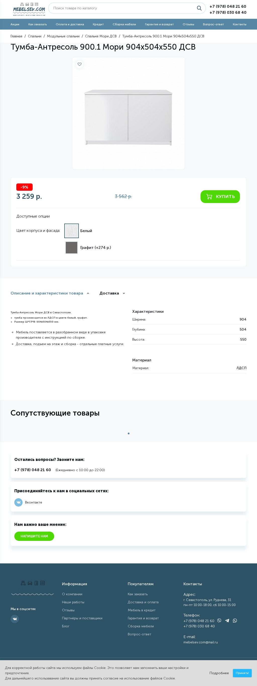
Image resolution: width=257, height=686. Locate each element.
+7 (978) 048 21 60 (228, 6)
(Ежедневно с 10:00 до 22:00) (59, 469)
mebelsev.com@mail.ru (200, 642)
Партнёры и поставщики (82, 618)
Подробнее (219, 673)
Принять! (242, 673)
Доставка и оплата (143, 602)
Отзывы (188, 24)
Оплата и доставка (70, 24)
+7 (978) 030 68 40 (228, 12)
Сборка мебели (124, 24)
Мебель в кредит (142, 610)
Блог (66, 626)
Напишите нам (34, 536)
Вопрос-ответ (213, 24)
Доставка (109, 293)
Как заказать (37, 24)
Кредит (98, 24)
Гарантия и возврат (159, 24)
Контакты (239, 24)
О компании (72, 594)
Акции (15, 24)
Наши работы (73, 602)
